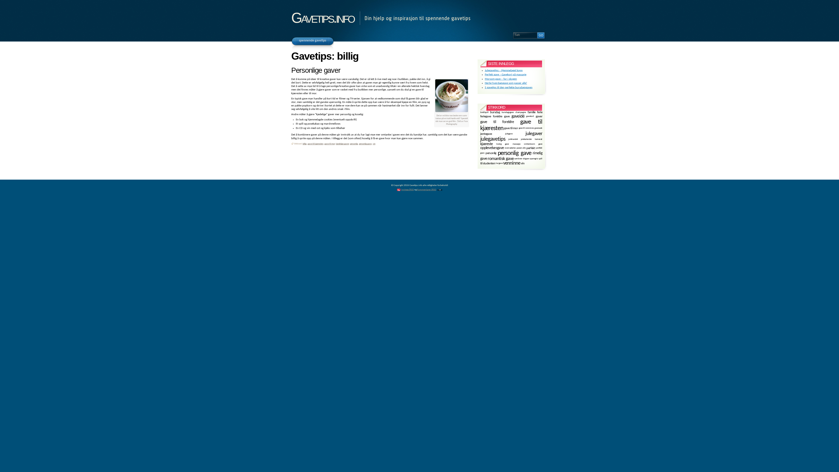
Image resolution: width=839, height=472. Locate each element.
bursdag (495, 112)
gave (507, 116)
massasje (516, 144)
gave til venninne (526, 128)
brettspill (484, 112)
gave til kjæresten (315, 144)
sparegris (534, 159)
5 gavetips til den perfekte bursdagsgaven (508, 87)
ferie (539, 112)
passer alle (521, 148)
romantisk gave (501, 158)
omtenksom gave (533, 144)
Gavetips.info (322, 18)
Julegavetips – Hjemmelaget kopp (504, 70)
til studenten (487, 163)
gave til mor (329, 144)
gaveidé (517, 116)
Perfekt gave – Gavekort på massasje (505, 74)
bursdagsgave (508, 112)
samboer (518, 159)
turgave (499, 163)
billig (305, 144)
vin (374, 144)
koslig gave (502, 144)
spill (540, 159)
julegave (509, 134)
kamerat (538, 139)
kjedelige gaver (342, 144)
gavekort (530, 116)
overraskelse (510, 148)
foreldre (497, 116)
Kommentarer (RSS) (426, 190)
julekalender (526, 139)
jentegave (486, 134)
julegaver (533, 133)
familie (532, 112)
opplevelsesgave (492, 148)
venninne (511, 163)
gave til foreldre (497, 122)
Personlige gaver (315, 70)
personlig (354, 144)
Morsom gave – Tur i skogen (501, 79)
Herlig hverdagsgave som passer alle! (506, 83)
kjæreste (486, 144)
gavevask (538, 128)
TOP (440, 190)
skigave (526, 159)
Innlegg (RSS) (407, 190)
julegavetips (492, 139)
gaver (539, 116)
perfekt (530, 148)
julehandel (513, 139)
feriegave (485, 116)
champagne (520, 112)
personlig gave (365, 144)
